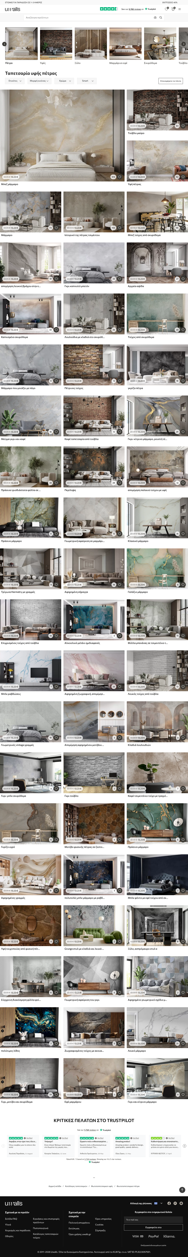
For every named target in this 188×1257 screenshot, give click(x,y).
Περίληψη (70, 490)
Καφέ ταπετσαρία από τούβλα (82, 438)
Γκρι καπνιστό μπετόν (77, 286)
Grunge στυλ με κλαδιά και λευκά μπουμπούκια (85, 948)
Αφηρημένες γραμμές (13, 897)
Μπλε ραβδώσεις (11, 693)
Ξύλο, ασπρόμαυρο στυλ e (142, 948)
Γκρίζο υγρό (8, 846)
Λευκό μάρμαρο (137, 1050)
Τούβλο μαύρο (136, 133)
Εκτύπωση (74, 1228)
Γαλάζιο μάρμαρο (138, 591)
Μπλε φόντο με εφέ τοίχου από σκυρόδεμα (148, 897)
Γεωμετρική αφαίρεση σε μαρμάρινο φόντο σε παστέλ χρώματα (85, 540)
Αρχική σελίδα (55, 1186)
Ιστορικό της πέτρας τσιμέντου (82, 235)
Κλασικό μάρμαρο (138, 540)
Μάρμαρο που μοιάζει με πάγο (18, 388)
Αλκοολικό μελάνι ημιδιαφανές (82, 642)
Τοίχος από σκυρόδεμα (141, 337)
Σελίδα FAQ (11, 1218)
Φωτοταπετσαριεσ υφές (102, 1186)
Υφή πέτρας (134, 184)
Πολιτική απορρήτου (79, 1222)
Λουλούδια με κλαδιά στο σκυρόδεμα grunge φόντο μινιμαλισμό (85, 337)
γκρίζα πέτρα (135, 388)
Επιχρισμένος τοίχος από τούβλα (20, 642)
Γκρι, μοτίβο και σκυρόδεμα (16, 1101)
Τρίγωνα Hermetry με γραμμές (18, 591)
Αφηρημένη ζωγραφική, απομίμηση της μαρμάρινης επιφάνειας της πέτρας (85, 693)
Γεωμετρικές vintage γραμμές (17, 744)
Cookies (99, 1224)
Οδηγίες (9, 1236)
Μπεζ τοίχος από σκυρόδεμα (144, 235)
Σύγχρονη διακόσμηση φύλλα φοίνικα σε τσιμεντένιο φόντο (21, 999)
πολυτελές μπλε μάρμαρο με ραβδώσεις (85, 897)
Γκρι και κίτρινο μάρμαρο (142, 1101)
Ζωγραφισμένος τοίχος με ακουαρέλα (85, 1050)
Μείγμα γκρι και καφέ (13, 438)
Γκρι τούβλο (71, 795)
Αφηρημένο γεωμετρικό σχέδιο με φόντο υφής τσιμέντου (148, 999)
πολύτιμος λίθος (10, 1050)
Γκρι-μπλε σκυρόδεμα (13, 795)
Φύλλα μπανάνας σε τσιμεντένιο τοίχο (148, 642)
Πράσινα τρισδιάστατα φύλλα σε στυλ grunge (21, 490)
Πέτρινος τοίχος (74, 388)
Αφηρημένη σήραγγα (76, 591)
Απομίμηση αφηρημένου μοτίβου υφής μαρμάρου (85, 744)
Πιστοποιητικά (40, 1228)
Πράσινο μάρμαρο (11, 540)
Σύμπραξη (100, 1230)
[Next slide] (183, 44)
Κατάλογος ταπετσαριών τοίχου (45, 1236)
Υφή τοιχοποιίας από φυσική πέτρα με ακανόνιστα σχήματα (21, 948)
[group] (56, 46)
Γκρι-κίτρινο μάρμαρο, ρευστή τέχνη (148, 438)
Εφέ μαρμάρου (73, 1101)
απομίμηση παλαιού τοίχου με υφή (147, 490)
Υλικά (8, 1224)
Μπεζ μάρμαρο (9, 184)
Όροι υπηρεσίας (103, 1218)
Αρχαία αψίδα (136, 286)
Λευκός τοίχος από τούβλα (143, 693)
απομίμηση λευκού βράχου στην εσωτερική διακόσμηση (21, 286)
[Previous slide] (4, 44)
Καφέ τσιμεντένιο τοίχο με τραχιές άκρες (148, 795)
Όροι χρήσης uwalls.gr (80, 1234)
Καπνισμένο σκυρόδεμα (14, 337)
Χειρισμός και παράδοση (17, 1230)
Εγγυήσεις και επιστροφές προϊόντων (46, 1220)
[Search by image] (155, 17)
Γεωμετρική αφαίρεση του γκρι (82, 999)
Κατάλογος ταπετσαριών (76, 1186)
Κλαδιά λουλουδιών (139, 744)
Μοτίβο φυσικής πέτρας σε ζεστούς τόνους (85, 846)
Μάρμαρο (6, 235)
